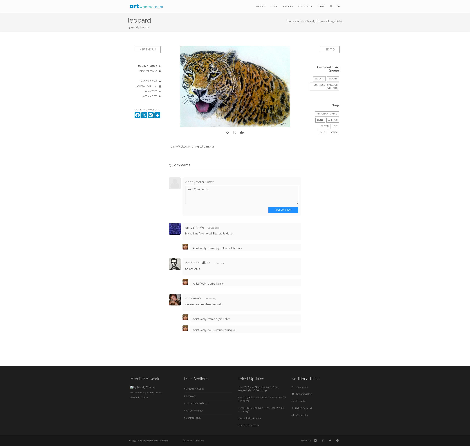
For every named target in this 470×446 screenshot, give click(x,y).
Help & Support (303, 408)
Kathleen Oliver (197, 263)
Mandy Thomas (140, 397)
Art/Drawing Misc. (327, 114)
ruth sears (193, 298)
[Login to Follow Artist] (242, 132)
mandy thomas (140, 27)
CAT (335, 126)
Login (321, 6)
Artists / (302, 21)
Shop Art (191, 396)
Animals (332, 120)
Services (288, 6)
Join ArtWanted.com (197, 403)
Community (305, 6)
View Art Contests (247, 425)
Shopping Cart (304, 394)
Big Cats (333, 79)
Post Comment (283, 210)
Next (329, 49)
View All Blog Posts (248, 418)
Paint (320, 120)
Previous (149, 49)
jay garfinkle (194, 227)
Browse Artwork (195, 388)
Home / (292, 21)
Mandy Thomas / (317, 21)
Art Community (194, 410)
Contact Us (302, 415)
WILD (322, 132)
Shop (274, 6)
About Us (300, 401)
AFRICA (333, 132)
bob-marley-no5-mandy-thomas (146, 392)
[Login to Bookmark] (235, 132)
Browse (261, 6)
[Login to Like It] (227, 132)
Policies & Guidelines (193, 440)
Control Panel (193, 417)
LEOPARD (324, 126)
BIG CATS (319, 79)
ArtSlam (164, 440)
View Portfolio (148, 71)
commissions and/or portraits (325, 86)
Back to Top (301, 387)
